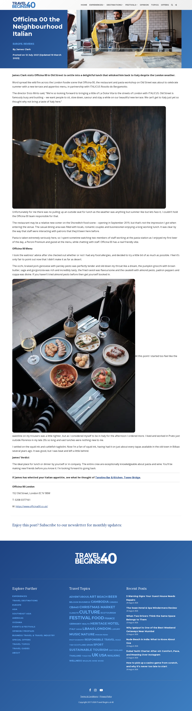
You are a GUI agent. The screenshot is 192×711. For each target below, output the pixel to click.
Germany (75, 623)
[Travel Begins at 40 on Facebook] (90, 690)
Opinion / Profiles (23, 631)
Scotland (80, 645)
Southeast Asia (21, 614)
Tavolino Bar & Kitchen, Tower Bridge (117, 477)
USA (103, 655)
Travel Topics (21, 644)
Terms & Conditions (89, 696)
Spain (90, 645)
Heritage (98, 623)
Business (84, 602)
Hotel (113, 623)
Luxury (115, 629)
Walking (113, 655)
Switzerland (116, 650)
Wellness (75, 660)
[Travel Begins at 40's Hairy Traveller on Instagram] (95, 690)
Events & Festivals (23, 627)
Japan (79, 629)
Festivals (130, 5)
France (110, 618)
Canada (113, 602)
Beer (112, 596)
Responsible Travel (100, 639)
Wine (94, 661)
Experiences (96, 5)
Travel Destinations (25, 600)
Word (101, 661)
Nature (88, 634)
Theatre (86, 656)
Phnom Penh (101, 635)
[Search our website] (172, 5)
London (103, 629)
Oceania (17, 622)
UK (95, 655)
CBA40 (74, 607)
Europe (17, 43)
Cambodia (100, 602)
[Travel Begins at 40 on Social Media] (176, 5)
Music (74, 634)
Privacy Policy (106, 696)
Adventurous (79, 596)
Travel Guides (21, 648)
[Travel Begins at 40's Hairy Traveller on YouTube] (101, 690)
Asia (14, 609)
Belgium (73, 602)
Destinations (114, 5)
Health (86, 624)
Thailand (75, 655)
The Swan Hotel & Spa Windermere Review (151, 608)
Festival (80, 617)
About (16, 653)
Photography (76, 640)
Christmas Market (97, 607)
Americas (17, 618)
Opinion (144, 5)
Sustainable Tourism (88, 650)
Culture (89, 612)
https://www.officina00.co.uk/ (32, 506)
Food (98, 617)
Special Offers (21, 640)
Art (93, 596)
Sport (98, 644)
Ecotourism (108, 613)
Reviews (29, 43)
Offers (165, 5)
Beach (102, 596)
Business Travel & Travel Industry (33, 635)
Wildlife (87, 661)
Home (84, 5)
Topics (155, 5)
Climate (74, 613)
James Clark (23, 49)
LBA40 (88, 629)
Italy (72, 629)
